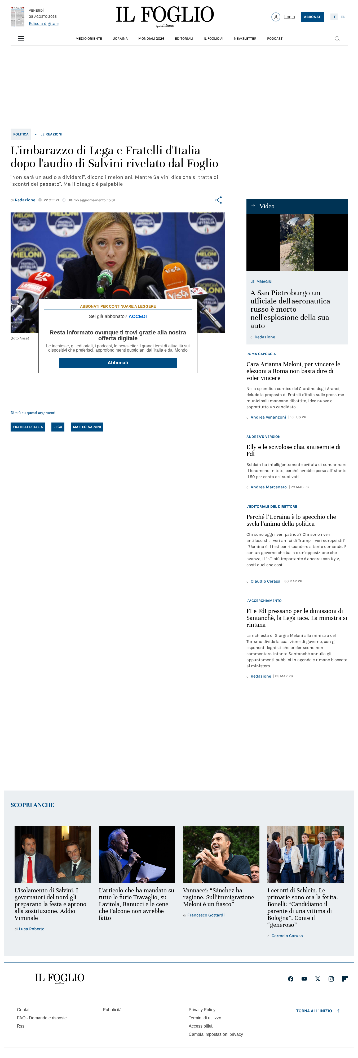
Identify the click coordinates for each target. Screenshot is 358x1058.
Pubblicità (112, 1009)
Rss (20, 1026)
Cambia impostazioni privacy (216, 1034)
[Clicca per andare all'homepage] (60, 979)
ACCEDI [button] (138, 316)
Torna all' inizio (314, 1010)
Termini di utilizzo (205, 1018)
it (334, 17)
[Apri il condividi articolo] (219, 200)
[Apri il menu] (21, 39)
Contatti (24, 1009)
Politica (21, 134)
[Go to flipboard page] (345, 979)
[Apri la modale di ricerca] (337, 39)
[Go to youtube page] (304, 979)
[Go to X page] (317, 979)
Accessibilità (201, 1026)
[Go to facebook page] (290, 979)
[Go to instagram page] (331, 979)
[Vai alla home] (165, 17)
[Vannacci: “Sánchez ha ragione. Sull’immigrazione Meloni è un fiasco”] (221, 854)
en (343, 17)
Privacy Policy (202, 1009)
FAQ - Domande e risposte (42, 1018)
